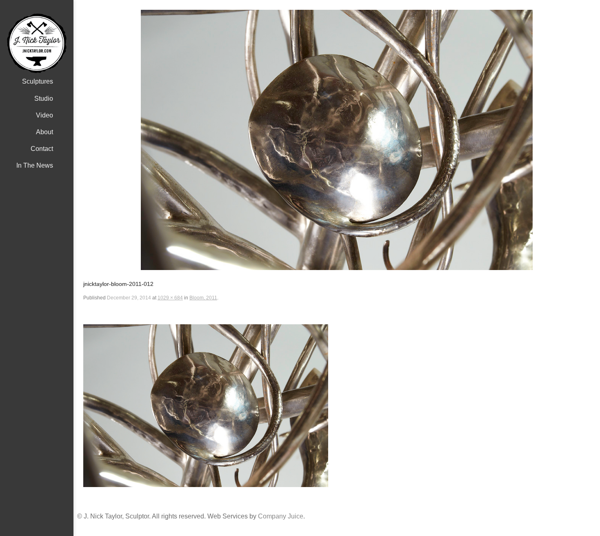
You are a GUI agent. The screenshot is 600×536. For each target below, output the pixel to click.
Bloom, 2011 (203, 298)
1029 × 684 (170, 298)
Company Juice (280, 516)
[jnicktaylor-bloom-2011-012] (336, 140)
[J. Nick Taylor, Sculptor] (37, 43)
